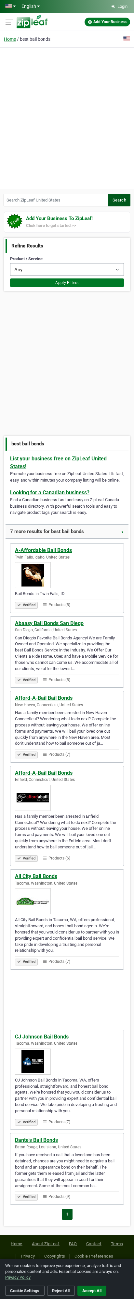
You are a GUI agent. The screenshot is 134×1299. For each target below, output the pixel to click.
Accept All (91, 1290)
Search (119, 200)
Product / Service (26, 258)
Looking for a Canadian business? (49, 492)
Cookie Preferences (93, 1256)
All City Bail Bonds (36, 876)
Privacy (28, 1256)
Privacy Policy (18, 1277)
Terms (117, 1243)
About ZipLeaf (46, 1243)
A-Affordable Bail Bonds (43, 550)
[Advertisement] (67, 117)
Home (10, 39)
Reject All (61, 1290)
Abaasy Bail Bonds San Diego (49, 623)
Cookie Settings (24, 1290)
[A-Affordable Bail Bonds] (67, 575)
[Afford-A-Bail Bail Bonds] (67, 798)
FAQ (73, 1243)
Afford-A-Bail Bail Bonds (44, 698)
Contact (93, 1243)
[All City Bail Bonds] (67, 901)
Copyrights (54, 1256)
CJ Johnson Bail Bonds (42, 1037)
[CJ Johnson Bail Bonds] (67, 1062)
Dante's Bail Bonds (36, 1140)
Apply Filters (67, 282)
